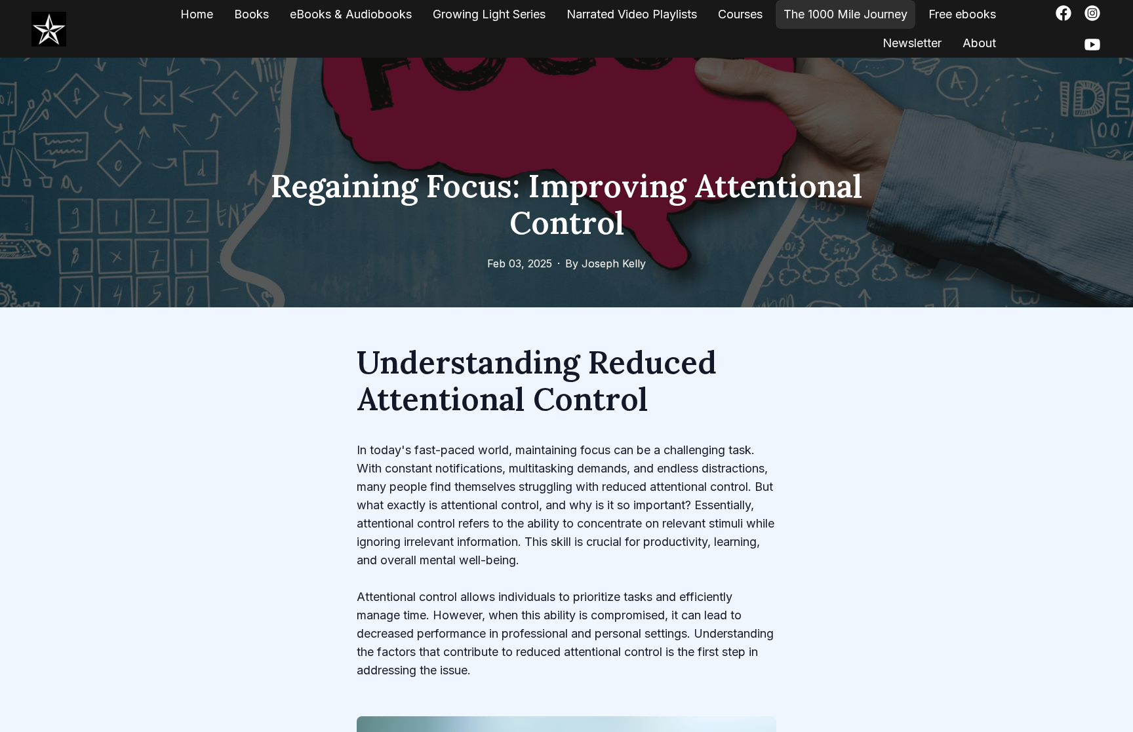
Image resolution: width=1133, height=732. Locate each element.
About (979, 43)
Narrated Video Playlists (631, 14)
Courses (740, 14)
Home (196, 14)
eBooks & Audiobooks (351, 14)
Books (251, 14)
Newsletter (912, 43)
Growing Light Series (489, 14)
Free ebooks (962, 14)
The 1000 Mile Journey (845, 14)
